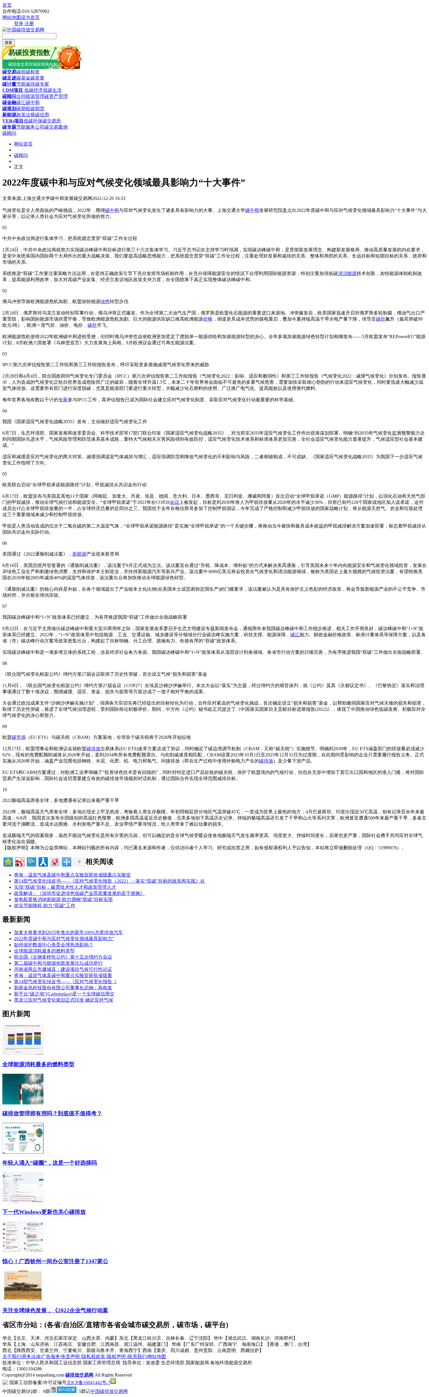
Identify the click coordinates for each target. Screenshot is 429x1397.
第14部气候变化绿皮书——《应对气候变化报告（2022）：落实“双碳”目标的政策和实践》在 (109, 881)
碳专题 (9, 127)
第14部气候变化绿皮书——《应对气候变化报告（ (65, 981)
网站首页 (23, 143)
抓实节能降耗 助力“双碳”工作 (44, 905)
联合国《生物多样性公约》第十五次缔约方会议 (63, 957)
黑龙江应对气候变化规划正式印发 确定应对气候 (63, 999)
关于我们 (11, 1356)
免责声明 (71, 1356)
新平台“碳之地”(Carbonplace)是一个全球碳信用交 (64, 993)
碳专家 (42, 84)
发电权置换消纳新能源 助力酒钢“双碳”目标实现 (63, 899)
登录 (18, 23)
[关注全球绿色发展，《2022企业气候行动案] (22, 1299)
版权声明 (117, 1356)
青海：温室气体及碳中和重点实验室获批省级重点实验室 (72, 874)
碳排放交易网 (79, 1374)
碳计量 (9, 84)
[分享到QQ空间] (7, 861)
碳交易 (9, 71)
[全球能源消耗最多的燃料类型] (22, 1053)
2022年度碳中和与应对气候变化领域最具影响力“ (64, 938)
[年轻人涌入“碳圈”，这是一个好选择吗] (22, 1151)
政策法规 (25, 114)
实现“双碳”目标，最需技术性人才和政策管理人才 (65, 887)
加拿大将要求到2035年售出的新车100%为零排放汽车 (68, 932)
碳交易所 (51, 120)
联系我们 (137, 1356)
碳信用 (42, 114)
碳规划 (9, 108)
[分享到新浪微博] (19, 861)
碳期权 (23, 108)
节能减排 (25, 84)
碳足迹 (9, 77)
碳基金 (23, 77)
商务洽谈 (31, 1356)
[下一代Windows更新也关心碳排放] (22, 1201)
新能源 (9, 114)
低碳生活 (52, 90)
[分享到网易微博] (54, 861)
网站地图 (11, 17)
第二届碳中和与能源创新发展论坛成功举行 (58, 963)
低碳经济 (33, 90)
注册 (29, 23)
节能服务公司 (30, 127)
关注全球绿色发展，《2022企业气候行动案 (55, 1310)
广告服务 (50, 1356)
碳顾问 (9, 96)
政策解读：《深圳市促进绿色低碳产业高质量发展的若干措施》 (79, 893)
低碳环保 (33, 120)
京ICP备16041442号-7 (88, 1382)
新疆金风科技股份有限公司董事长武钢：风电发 (63, 987)
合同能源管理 (30, 96)
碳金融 (9, 102)
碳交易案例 (56, 127)
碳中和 (33, 102)
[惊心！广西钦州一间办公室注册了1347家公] (22, 1250)
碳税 (21, 71)
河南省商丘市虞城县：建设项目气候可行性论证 (63, 969)
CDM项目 (12, 90)
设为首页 (30, 17)
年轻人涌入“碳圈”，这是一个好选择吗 (49, 1163)
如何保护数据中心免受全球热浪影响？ (53, 944)
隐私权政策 (94, 1356)
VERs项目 (13, 120)
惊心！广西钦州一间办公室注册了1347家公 (55, 1261)
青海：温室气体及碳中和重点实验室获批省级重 (63, 975)
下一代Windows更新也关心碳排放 (44, 1212)
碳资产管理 (56, 96)
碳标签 (33, 71)
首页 (7, 5)
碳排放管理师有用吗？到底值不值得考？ (52, 1113)
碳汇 (21, 102)
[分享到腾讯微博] (31, 861)
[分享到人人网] (42, 861)
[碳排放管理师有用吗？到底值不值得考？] (22, 1102)
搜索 (8, 42)
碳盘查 (37, 77)
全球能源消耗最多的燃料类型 (44, 950)
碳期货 (37, 108)
